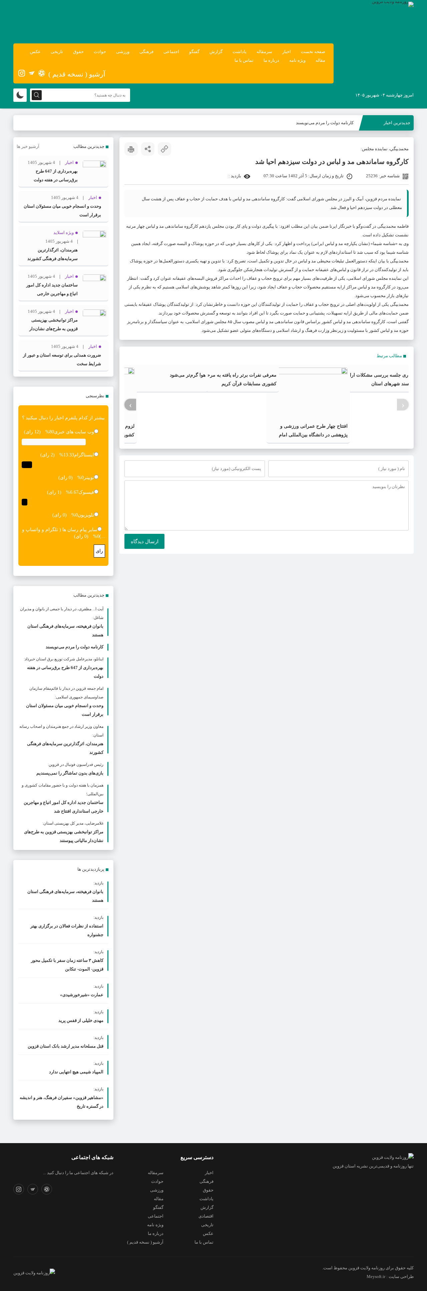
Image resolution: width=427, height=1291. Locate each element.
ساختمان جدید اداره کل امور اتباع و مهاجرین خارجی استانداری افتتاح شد (52, 293)
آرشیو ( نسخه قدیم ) (76, 74)
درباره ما (271, 60)
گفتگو (194, 51)
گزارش (216, 51)
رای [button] (99, 551)
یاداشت (240, 51)
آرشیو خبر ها (28, 146)
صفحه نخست (313, 51)
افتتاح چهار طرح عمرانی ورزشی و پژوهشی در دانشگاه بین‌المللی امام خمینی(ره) (313, 435)
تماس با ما (244, 60)
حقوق (78, 51)
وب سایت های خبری (74, 431)
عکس (35, 51)
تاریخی (57, 51)
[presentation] (403, 404)
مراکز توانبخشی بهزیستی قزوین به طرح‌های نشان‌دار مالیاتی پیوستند (53, 328)
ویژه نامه (297, 60)
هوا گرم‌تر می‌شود (187, 375)
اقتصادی (206, 1216)
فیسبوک (86, 492)
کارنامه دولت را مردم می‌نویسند (325, 122)
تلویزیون (86, 514)
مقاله (320, 60)
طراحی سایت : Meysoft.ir (390, 1276)
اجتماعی (171, 51)
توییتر (89, 477)
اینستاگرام (84, 454)
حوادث (100, 51)
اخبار (286, 51)
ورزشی (122, 51)
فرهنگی (146, 51)
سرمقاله (264, 51)
